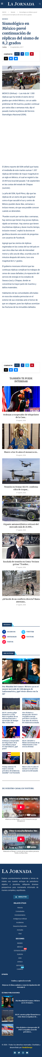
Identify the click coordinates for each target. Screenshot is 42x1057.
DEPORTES (20, 965)
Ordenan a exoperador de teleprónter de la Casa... (21, 416)
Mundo (13, 12)
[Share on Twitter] (27, 54)
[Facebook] (14, 1052)
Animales (20, 930)
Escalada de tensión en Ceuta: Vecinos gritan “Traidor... (21, 563)
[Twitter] (18, 1052)
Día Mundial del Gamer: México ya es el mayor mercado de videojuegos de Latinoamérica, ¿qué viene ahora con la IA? (20, 690)
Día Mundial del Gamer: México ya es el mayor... (28, 1002)
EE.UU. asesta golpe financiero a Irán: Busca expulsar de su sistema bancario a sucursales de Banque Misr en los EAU (10, 718)
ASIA (20, 958)
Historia (20, 907)
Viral (19, 933)
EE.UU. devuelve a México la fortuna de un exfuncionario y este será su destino (30, 744)
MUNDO (20, 943)
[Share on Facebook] (22, 54)
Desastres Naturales (20, 926)
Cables (4, 47)
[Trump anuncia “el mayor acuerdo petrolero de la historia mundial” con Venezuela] (11, 758)
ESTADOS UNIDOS (20, 950)
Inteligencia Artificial (20, 919)
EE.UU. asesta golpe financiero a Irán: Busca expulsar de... (27, 1016)
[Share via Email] (16, 58)
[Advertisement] (21, 140)
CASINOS (20, 969)
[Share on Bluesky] (11, 58)
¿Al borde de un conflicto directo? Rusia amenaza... (21, 600)
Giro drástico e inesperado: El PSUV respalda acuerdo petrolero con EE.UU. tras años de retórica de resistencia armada (30, 718)
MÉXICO (20, 947)
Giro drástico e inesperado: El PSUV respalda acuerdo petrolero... (27, 1029)
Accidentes (20, 922)
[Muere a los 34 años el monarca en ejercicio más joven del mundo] (21, 436)
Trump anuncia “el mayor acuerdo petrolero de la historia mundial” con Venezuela (11, 770)
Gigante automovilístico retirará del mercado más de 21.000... (21, 525)
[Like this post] (17, 54)
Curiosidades (20, 911)
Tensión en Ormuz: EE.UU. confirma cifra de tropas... (21, 488)
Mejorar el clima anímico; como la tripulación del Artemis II (21, 986)
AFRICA (20, 962)
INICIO (4, 12)
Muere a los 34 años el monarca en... (21, 452)
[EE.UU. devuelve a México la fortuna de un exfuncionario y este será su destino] (31, 732)
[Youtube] (27, 1052)
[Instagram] (23, 1052)
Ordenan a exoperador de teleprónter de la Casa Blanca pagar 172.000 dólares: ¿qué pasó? (10, 745)
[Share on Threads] (6, 58)
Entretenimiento (20, 915)
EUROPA (20, 954)
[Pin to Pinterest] (32, 54)
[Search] (40, 4)
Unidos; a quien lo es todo (21, 981)
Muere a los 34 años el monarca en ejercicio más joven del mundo (30, 769)
